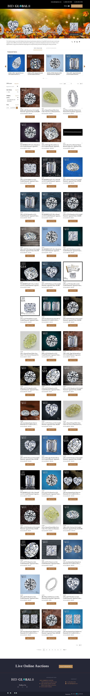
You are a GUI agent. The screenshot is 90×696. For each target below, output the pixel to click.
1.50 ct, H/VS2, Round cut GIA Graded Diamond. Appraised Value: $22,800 (51, 389)
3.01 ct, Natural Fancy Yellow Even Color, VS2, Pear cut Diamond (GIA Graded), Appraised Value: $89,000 (51, 111)
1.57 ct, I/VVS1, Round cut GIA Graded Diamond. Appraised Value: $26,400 (29, 563)
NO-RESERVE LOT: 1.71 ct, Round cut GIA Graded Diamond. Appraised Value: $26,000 (51, 250)
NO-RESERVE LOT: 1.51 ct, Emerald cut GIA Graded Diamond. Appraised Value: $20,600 (51, 181)
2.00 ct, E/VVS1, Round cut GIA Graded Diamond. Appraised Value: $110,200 (29, 389)
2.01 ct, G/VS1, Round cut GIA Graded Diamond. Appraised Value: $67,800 (73, 388)
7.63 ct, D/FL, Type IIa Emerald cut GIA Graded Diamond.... (73, 73)
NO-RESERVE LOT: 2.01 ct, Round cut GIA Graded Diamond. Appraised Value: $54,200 (51, 216)
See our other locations (46, 686)
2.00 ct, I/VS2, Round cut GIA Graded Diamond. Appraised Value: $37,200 (30, 527)
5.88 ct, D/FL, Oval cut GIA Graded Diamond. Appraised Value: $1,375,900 (72, 527)
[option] (16, 65)
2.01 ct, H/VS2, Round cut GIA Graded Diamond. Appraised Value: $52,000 (29, 598)
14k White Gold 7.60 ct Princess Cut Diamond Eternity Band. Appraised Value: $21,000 (72, 111)
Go (16, 107)
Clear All (16, 83)
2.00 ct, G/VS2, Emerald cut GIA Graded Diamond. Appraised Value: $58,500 (72, 285)
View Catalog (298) (74, 34)
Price (7, 104)
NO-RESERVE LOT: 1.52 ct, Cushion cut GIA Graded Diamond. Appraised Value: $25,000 (29, 285)
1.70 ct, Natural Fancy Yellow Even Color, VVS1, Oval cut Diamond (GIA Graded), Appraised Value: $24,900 (29, 355)
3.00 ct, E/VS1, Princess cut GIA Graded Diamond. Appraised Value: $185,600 (51, 563)
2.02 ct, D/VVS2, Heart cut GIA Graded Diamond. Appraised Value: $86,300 (72, 598)
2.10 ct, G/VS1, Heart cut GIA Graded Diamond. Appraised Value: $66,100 (51, 423)
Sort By (60, 83)
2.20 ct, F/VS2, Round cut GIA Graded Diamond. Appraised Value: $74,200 (72, 458)
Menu (66, 6)
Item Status (9, 89)
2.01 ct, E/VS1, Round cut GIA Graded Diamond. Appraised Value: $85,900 (72, 319)
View (78, 83)
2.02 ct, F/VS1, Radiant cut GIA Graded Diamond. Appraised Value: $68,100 (29, 181)
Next (64, 649)
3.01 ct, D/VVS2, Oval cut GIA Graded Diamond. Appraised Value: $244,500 (30, 249)
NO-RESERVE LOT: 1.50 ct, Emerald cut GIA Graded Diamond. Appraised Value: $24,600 (29, 494)
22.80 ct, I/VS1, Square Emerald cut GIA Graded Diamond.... (35, 73)
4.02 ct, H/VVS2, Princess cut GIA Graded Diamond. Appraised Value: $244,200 (72, 250)
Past (13, 91)
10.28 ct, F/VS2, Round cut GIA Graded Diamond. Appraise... (54, 73)
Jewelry (8, 97)
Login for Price (30, 116)
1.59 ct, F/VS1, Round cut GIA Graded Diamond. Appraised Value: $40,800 (72, 215)
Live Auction (11, 29)
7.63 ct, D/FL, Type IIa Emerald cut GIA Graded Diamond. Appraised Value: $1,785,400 (50, 459)
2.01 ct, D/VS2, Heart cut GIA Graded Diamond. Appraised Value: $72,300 (51, 284)
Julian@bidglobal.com (72, 683)
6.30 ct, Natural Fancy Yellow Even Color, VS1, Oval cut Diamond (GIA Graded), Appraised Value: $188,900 (72, 424)
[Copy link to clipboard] (72, 42)
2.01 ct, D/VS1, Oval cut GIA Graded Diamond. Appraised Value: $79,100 (72, 180)
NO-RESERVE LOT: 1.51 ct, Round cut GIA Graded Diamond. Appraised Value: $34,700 (30, 146)
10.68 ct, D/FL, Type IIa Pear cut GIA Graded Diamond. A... (15, 73)
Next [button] (85, 66)
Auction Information (51, 48)
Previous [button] (5, 66)
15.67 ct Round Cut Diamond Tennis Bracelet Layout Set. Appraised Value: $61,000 (72, 146)
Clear (16, 90)
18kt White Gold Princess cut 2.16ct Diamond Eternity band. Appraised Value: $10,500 (50, 598)
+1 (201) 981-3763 (71, 682)
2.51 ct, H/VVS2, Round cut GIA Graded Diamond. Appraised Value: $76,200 (51, 494)
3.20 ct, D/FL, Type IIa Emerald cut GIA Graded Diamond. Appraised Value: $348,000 (72, 355)
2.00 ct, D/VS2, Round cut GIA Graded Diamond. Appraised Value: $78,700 (51, 355)
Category (8, 95)
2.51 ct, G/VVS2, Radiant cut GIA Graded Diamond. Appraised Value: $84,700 (29, 320)
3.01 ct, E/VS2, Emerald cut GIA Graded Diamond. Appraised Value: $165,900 (29, 216)
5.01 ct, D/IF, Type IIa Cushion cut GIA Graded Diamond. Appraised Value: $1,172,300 (50, 146)
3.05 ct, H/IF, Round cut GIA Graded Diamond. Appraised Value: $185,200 (51, 632)
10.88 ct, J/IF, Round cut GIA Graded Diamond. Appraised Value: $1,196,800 (30, 110)
